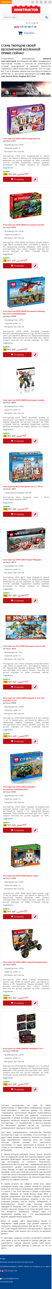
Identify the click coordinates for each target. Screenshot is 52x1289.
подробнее (8, 167)
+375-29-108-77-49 (27, 26)
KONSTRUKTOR (26, 10)
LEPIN (21, 145)
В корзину (19, 179)
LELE (20, 652)
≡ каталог (6, 2)
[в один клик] (35, 179)
